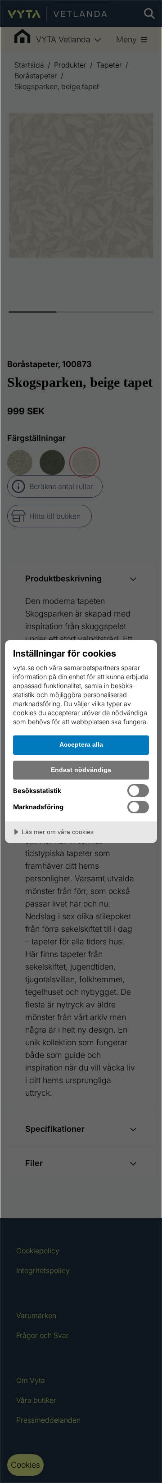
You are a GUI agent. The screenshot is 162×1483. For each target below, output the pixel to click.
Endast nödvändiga (81, 769)
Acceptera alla (81, 744)
